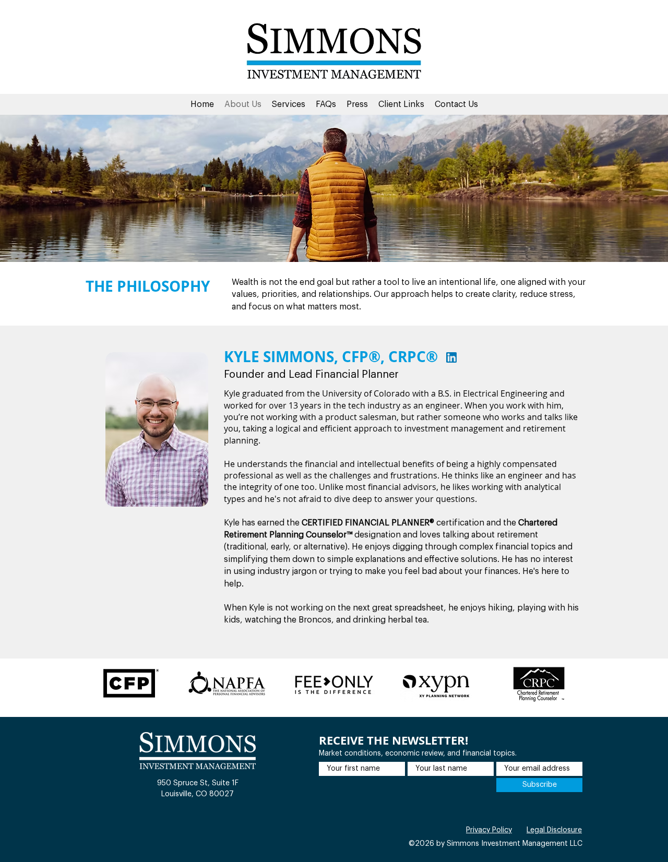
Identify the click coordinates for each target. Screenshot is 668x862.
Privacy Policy (489, 830)
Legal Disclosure (554, 830)
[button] (289, 104)
